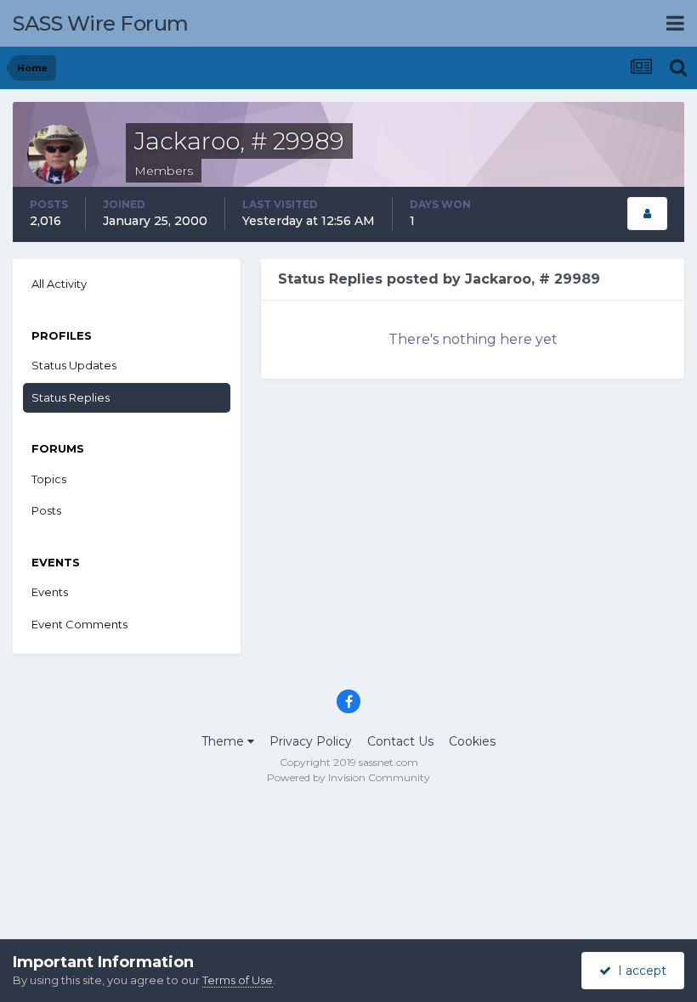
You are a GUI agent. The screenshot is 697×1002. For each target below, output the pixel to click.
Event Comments (79, 624)
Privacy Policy (310, 741)
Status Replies (70, 397)
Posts (46, 510)
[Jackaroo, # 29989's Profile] (647, 213)
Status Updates (73, 365)
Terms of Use (237, 980)
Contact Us (400, 741)
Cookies (472, 741)
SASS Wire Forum (101, 23)
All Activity (59, 283)
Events (49, 592)
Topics (48, 479)
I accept (638, 970)
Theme (224, 741)
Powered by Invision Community (348, 777)
